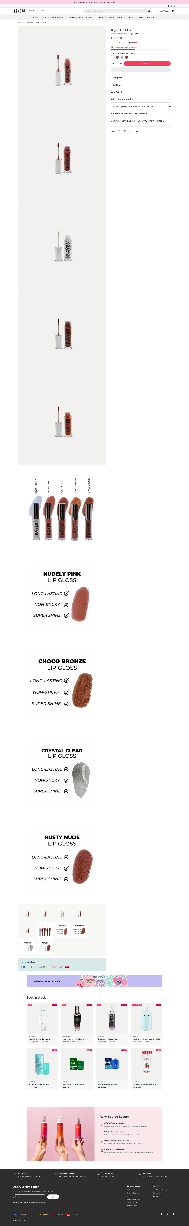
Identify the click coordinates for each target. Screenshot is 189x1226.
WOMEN (32, 11)
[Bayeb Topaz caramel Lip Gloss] (131, 57)
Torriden (136, 1036)
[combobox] (117, 11)
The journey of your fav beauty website (72, 1176)
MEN (42, 11)
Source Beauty (23, 1221)
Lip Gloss (137, 34)
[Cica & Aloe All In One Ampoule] (77, 1064)
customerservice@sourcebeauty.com (155, 1176)
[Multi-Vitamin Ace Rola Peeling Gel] (147, 1064)
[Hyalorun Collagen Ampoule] (112, 1064)
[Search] (149, 11)
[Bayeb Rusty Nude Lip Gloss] (117, 57)
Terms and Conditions (40, 1202)
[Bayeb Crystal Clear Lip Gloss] (122, 57)
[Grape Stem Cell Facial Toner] (112, 1018)
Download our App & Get (31, 1176)
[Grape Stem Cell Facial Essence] (77, 1018)
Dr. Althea (32, 1036)
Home (20, 23)
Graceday (32, 1082)
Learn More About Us (66, 1173)
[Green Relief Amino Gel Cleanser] (42, 1018)
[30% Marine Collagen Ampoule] (42, 1064)
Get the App (22, 1173)
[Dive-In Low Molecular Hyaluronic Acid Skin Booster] (147, 1018)
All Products (29, 23)
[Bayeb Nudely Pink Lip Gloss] (112, 57)
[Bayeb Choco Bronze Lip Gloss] (126, 57)
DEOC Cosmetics (121, 34)
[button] (141, 69)
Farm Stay (66, 1036)
